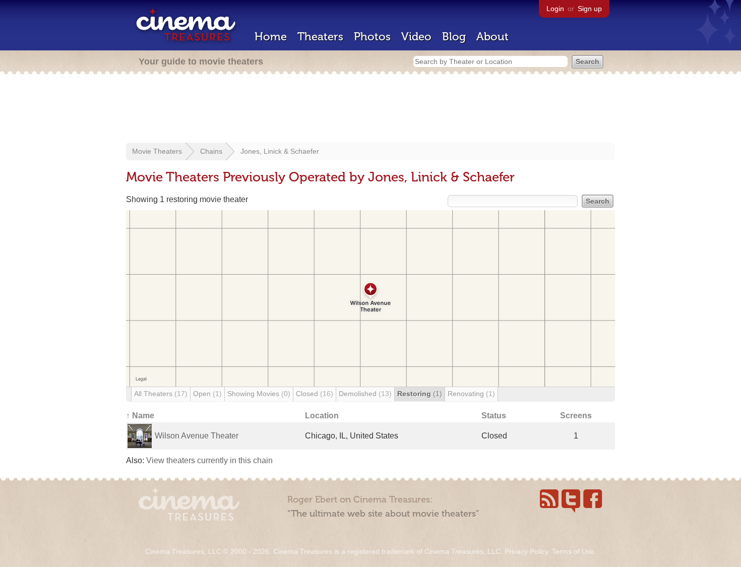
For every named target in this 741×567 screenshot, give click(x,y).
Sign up (590, 9)
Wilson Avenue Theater (196, 435)
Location (322, 415)
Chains (211, 151)
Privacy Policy (526, 551)
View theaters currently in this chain (209, 460)
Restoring (419, 394)
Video (416, 36)
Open (207, 394)
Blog (454, 36)
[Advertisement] (370, 109)
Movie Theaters (157, 151)
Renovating (471, 394)
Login (555, 9)
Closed (314, 394)
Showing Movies (258, 394)
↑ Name (140, 415)
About (492, 36)
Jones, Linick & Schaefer (279, 151)
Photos (372, 36)
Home (271, 36)
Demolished (365, 394)
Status (493, 415)
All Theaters (161, 394)
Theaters (320, 36)
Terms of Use (573, 551)
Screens (576, 415)
